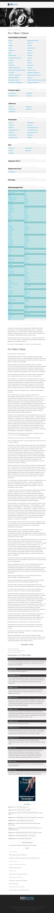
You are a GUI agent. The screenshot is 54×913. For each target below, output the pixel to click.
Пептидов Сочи (12, 870)
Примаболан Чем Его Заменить (15, 877)
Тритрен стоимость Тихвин (18, 880)
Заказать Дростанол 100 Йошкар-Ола (19, 890)
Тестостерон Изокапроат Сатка (13, 861)
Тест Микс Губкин (16, 29)
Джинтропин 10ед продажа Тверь (18, 874)
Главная (9, 29)
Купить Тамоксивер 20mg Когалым (16, 650)
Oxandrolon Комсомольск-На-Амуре (16, 886)
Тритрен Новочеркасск (15, 867)
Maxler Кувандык (13, 883)
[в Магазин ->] (27, 777)
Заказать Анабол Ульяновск (14, 652)
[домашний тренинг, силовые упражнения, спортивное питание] (13, 4)
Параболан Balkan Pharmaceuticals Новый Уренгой (24, 858)
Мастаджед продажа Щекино (18, 855)
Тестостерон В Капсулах (13, 435)
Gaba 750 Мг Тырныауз (13, 648)
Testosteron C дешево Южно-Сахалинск (17, 864)
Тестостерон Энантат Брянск (38, 396)
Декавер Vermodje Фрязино (13, 851)
